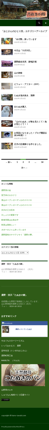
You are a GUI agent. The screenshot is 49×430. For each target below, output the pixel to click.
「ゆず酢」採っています (25, 39)
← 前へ (9, 162)
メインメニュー (45, 23)
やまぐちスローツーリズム (12, 340)
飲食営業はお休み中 (10, 220)
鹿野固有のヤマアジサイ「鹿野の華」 (17, 234)
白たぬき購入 (20, 106)
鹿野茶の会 (6, 190)
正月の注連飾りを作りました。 (28, 144)
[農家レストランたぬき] (5, 329)
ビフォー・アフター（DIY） (27, 84)
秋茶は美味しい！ (9, 225)
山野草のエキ (7, 390)
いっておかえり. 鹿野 (11, 345)
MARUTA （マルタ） (11, 360)
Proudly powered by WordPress (12, 427)
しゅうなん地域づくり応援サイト (15, 395)
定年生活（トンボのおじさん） (14, 350)
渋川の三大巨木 (8, 210)
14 (42, 162)
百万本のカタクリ (9, 195)
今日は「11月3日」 (23, 50)
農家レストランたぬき (24, 329)
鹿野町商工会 (7, 355)
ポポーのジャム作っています (13, 230)
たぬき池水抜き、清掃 (24, 95)
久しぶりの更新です (10, 215)
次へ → (24, 167)
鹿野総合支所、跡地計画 (25, 61)
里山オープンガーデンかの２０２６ (16, 200)
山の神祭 (18, 73)
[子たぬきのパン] (23, 375)
